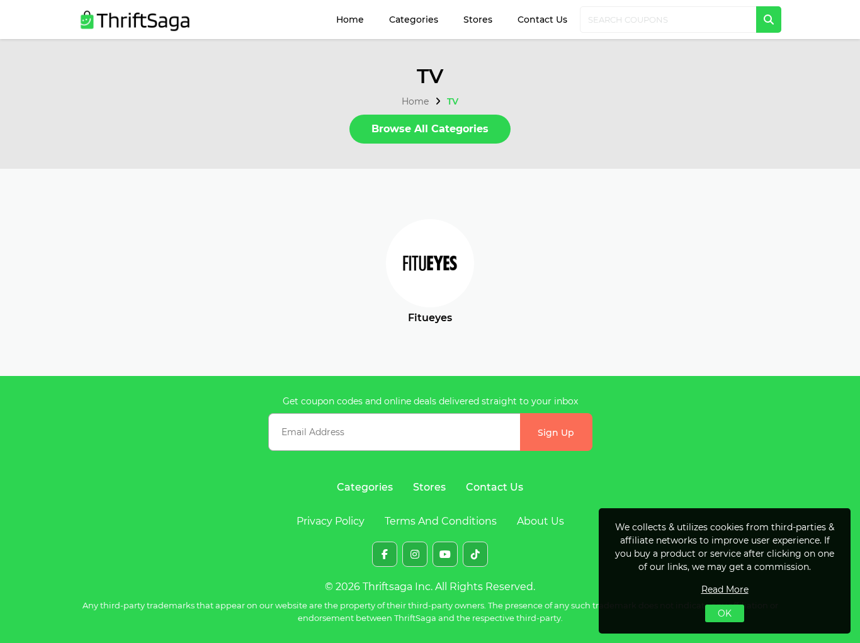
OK (725, 613)
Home (350, 19)
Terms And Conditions (441, 521)
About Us (540, 521)
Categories (413, 19)
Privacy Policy (331, 521)
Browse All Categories (430, 129)
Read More (725, 589)
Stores (477, 19)
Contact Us (542, 19)
